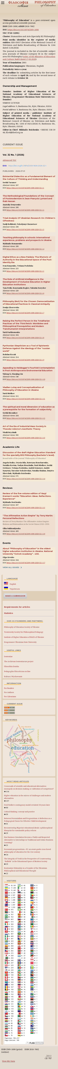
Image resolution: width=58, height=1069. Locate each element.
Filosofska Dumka (11, 666)
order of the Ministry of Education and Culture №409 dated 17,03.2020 (29, 57)
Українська (14, 589)
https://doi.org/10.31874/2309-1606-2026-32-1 (27, 166)
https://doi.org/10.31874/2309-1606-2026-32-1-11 (25, 399)
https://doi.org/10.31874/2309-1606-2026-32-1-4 (25, 249)
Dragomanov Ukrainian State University (20, 642)
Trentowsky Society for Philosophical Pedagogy (23, 632)
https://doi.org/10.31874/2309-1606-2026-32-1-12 (25, 418)
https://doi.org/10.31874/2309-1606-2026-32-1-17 (25, 562)
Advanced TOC (9, 160)
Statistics (8, 613)
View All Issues (11, 567)
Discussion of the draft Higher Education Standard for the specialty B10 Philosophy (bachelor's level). (29, 455)
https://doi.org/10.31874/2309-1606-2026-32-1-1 (25, 188)
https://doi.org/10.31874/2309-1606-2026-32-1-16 (25, 534)
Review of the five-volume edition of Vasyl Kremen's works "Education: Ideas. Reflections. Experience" (27, 496)
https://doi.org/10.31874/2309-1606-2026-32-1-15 (25, 507)
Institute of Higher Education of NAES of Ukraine (24, 637)
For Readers (9, 688)
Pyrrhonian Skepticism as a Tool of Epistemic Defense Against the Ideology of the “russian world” (26, 348)
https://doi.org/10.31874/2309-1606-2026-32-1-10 (25, 379)
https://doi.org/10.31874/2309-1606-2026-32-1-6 (25, 293)
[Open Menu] (2, 2)
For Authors (9, 692)
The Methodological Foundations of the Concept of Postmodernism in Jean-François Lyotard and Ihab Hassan (28, 198)
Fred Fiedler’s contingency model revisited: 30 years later (27, 805)
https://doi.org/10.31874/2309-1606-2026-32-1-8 (25, 337)
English (12, 584)
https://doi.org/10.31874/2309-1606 (23, 29)
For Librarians (10, 696)
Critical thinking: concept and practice (19, 812)
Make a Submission (15, 596)
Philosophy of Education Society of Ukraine (21, 627)
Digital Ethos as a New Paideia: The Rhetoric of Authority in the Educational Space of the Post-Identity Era (27, 260)
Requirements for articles (17, 607)
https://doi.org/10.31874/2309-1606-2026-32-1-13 (25, 437)
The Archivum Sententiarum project (18, 661)
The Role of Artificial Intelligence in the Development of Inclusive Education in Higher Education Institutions (26, 282)
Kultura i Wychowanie (13, 676)
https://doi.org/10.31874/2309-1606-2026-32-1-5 (25, 271)
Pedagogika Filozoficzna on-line (17, 671)
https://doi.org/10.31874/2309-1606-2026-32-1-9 (25, 360)
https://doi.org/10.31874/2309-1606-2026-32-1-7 (25, 313)
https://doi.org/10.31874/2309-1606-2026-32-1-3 (25, 229)
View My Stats (8, 1061)
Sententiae (8, 656)
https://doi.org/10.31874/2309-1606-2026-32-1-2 (25, 210)
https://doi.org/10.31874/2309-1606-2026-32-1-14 (25, 478)
